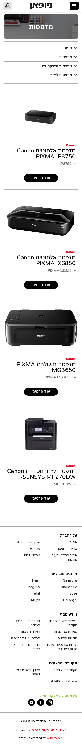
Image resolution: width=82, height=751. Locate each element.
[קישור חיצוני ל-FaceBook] (40, 702)
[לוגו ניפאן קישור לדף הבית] (41, 6)
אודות (73, 542)
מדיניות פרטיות (67, 638)
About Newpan (28, 542)
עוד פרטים (41, 178)
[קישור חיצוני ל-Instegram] (49, 702)
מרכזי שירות (32, 555)
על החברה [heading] (68, 535)
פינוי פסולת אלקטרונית (58, 695)
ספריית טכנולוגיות (65, 632)
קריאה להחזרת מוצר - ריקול (25, 647)
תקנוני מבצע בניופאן (63, 670)
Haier (36, 580)
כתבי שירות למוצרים (64, 681)
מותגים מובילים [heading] (64, 573)
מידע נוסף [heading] (68, 614)
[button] (74, 6)
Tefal (36, 593)
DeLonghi (70, 600)
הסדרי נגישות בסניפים (25, 638)
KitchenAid (69, 587)
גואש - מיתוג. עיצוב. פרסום (49, 730)
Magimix (34, 587)
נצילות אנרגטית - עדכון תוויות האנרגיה (62, 647)
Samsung (70, 580)
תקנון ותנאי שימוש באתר (28, 672)
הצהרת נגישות (30, 632)
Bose (73, 593)
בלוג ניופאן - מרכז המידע (28, 623)
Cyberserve (54, 738)
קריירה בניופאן (67, 549)
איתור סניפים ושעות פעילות (64, 557)
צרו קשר (34, 549)
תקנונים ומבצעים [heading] (63, 663)
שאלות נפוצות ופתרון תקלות (63, 623)
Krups (35, 600)
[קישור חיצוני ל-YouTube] (31, 702)
